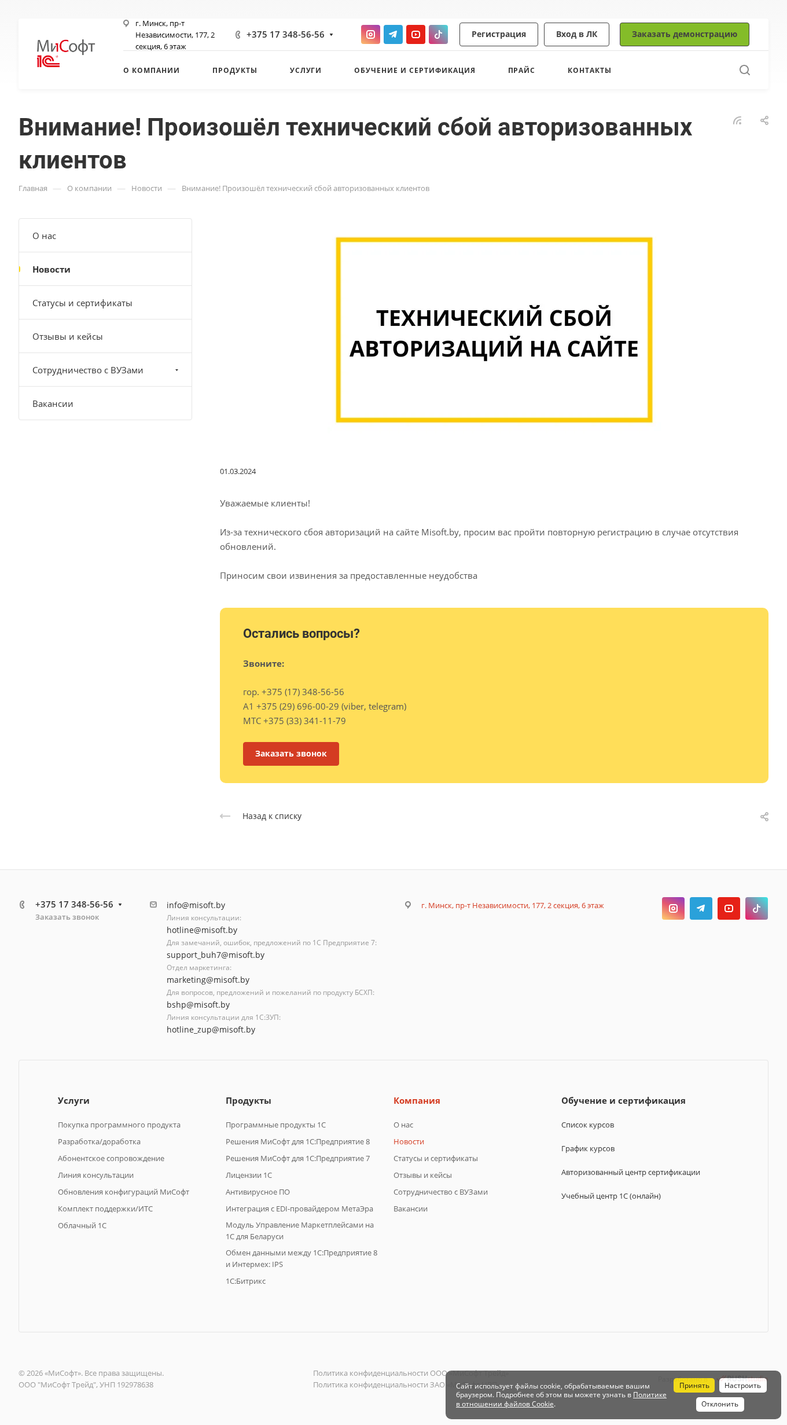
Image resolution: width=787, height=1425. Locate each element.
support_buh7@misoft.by (215, 954)
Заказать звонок (67, 917)
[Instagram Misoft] (370, 34)
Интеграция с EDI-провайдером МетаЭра (299, 1208)
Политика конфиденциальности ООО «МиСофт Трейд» (411, 1373)
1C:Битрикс (246, 1281)
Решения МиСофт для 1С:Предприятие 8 (298, 1141)
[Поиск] (744, 70)
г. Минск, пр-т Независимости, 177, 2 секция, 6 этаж (175, 35)
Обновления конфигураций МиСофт (123, 1192)
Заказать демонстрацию (684, 33)
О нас (44, 235)
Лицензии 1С (249, 1175)
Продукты (248, 1100)
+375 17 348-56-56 (286, 34)
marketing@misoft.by (208, 979)
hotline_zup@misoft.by (211, 1029)
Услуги (74, 1100)
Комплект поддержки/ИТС (105, 1208)
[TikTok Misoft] (438, 34)
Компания (417, 1100)
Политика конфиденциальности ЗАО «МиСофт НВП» (407, 1384)
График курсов (588, 1148)
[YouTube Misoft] (415, 34)
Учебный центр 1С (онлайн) (611, 1196)
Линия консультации (96, 1175)
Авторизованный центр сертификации (630, 1172)
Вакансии (52, 403)
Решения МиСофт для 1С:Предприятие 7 (298, 1158)
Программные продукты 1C (276, 1124)
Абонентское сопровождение (111, 1158)
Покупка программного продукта (119, 1124)
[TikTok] (756, 908)
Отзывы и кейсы (67, 336)
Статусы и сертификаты (82, 302)
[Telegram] (701, 908)
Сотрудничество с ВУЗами (88, 370)
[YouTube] (729, 908)
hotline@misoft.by (202, 929)
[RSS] (737, 119)
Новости (51, 269)
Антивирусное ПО (258, 1192)
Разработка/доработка (99, 1141)
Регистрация (499, 33)
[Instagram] (673, 908)
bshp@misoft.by (198, 1004)
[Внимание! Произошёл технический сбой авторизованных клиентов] (494, 329)
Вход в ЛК (576, 33)
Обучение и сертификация (623, 1100)
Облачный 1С (82, 1225)
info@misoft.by (196, 904)
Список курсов (587, 1124)
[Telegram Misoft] (393, 34)
